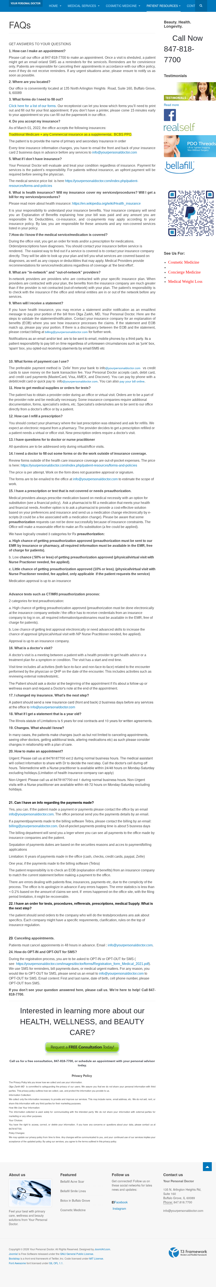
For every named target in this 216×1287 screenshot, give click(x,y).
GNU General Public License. (77, 1254)
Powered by (188, 1252)
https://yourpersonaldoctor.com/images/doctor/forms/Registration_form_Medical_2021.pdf (82, 964)
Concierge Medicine (184, 272)
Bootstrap (14, 1258)
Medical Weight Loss (185, 281)
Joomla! (13, 1254)
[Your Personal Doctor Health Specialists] (26, 3)
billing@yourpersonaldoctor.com (66, 332)
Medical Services (82, 6)
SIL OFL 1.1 (56, 1263)
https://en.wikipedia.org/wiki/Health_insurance (106, 203)
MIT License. (96, 1258)
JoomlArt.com (102, 1249)
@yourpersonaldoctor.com (122, 368)
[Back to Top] (207, 1166)
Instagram (119, 1208)
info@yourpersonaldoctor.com (114, 152)
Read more (171, 105)
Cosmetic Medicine (122, 6)
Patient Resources (162, 6)
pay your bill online (132, 381)
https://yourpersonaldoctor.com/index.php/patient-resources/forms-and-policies (79, 465)
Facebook (121, 1202)
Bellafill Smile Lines (73, 1191)
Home (54, 6)
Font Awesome (17, 1263)
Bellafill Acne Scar (72, 1181)
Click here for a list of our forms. (33, 106)
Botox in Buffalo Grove (75, 1200)
